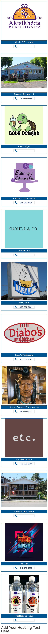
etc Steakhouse (24, 459)
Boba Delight (24, 146)
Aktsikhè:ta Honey (24, 42)
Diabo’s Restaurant (24, 355)
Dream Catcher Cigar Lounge (24, 407)
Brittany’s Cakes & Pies (24, 198)
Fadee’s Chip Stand (24, 511)
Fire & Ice (24, 563)
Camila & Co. (24, 250)
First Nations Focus (24, 616)
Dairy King (24, 302)
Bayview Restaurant (24, 94)
